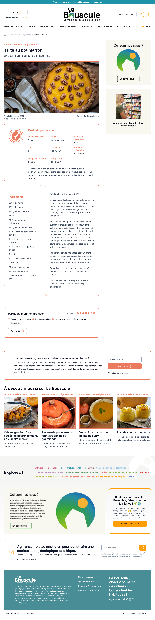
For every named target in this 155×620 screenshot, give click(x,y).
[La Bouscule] (82, 14)
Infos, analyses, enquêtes (73, 468)
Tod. (147, 613)
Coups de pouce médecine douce (112, 468)
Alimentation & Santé (13, 26)
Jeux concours (28, 613)
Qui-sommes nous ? (126, 14)
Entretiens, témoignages (47, 468)
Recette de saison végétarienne (20, 35)
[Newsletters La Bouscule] (133, 599)
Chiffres (132, 477)
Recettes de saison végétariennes (77, 477)
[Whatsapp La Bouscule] (91, 313)
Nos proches (87, 26)
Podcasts (144, 472)
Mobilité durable (105, 26)
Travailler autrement (68, 26)
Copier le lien (15, 323)
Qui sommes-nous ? (88, 581)
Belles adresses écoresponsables (81, 472)
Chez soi (31, 26)
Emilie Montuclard (91, 116)
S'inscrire (14, 12)
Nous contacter (85, 577)
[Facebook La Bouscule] (78, 313)
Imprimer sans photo (62, 319)
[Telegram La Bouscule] (89, 313)
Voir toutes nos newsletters (14, 17)
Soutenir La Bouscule (130, 524)
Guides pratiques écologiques (110, 477)
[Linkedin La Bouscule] (83, 313)
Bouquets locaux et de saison (123, 472)
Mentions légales (12, 613)
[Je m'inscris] (142, 548)
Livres (91, 468)
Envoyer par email (80, 319)
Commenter (15, 331)
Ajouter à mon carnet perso (21, 319)
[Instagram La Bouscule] (80, 313)
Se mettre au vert (47, 26)
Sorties (103, 472)
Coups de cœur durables (47, 477)
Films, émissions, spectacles (49, 472)
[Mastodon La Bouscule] (86, 313)
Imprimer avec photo (43, 319)
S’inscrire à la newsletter (90, 586)
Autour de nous (123, 26)
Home (5, 35)
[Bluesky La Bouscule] (94, 313)
